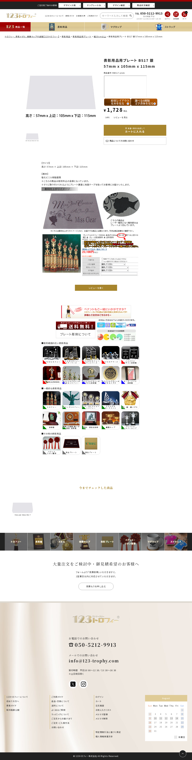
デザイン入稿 (70, 5)
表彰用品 (66, 36)
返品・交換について (60, 701)
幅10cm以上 (100, 36)
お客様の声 (80, 16)
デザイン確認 (119, 5)
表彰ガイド (69, 16)
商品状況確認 (143, 5)
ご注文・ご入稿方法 (60, 722)
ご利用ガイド (92, 16)
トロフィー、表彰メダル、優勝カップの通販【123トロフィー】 (32, 36)
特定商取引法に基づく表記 (108, 732)
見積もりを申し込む (96, 586)
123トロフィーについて (54, 16)
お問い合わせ (57, 727)
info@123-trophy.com (94, 661)
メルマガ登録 (102, 714)
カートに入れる (135, 130)
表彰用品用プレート (82, 36)
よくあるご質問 (58, 710)
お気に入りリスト (103, 710)
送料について (57, 705)
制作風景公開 (12, 710)
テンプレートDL (94, 5)
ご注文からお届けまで (61, 718)
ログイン (100, 696)
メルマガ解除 (102, 718)
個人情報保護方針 (104, 736)
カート (98, 701)
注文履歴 (100, 705)
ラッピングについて (60, 714)
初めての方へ (12, 701)
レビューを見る (121, 117)
